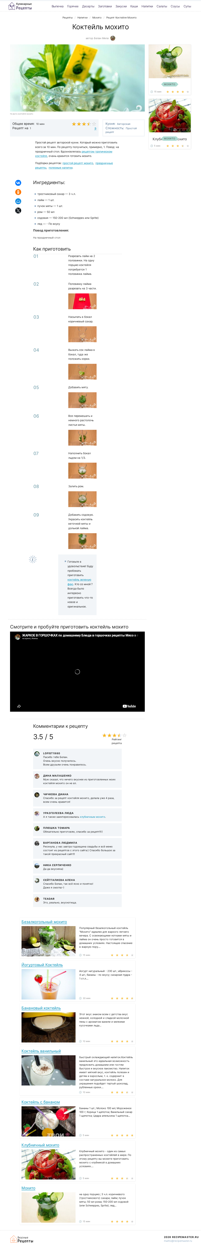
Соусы (175, 6)
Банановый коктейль (41, 1008)
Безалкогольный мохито (44, 922)
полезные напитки (60, 167)
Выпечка (57, 6)
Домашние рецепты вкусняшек (22, 1239)
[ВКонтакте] (18, 183)
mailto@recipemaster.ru (178, 1240)
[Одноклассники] (18, 192)
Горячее (72, 6)
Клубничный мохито (40, 1145)
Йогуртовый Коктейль (42, 965)
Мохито (28, 1188)
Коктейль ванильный (41, 1051)
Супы (187, 6)
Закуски (121, 6)
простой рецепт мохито (77, 163)
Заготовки (105, 6)
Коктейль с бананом (41, 1102)
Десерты (88, 6)
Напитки (147, 6)
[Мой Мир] (18, 201)
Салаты (162, 6)
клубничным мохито (92, 816)
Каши (134, 6)
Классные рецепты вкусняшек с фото (20, 6)
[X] (18, 211)
